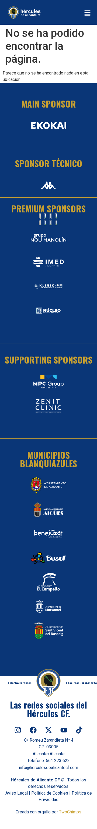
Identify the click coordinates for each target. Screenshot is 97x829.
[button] (87, 14)
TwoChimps (70, 811)
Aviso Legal (16, 793)
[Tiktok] (79, 730)
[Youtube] (64, 730)
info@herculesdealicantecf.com (48, 767)
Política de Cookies (49, 793)
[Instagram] (18, 730)
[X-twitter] (48, 730)
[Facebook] (33, 730)
